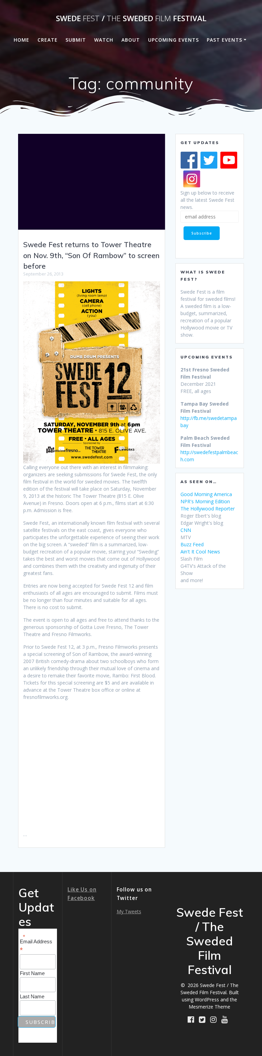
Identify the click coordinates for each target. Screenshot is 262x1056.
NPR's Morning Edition (205, 501)
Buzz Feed (192, 544)
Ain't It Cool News (200, 551)
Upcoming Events (173, 40)
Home (21, 40)
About (130, 40)
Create (48, 40)
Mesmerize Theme (209, 1006)
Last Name (32, 996)
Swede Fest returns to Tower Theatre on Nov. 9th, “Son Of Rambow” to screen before (91, 255)
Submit (76, 40)
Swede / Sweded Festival (131, 18)
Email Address (36, 946)
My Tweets (129, 911)
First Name (32, 973)
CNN (185, 530)
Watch (103, 40)
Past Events (224, 40)
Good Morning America (206, 494)
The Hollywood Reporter (207, 508)
